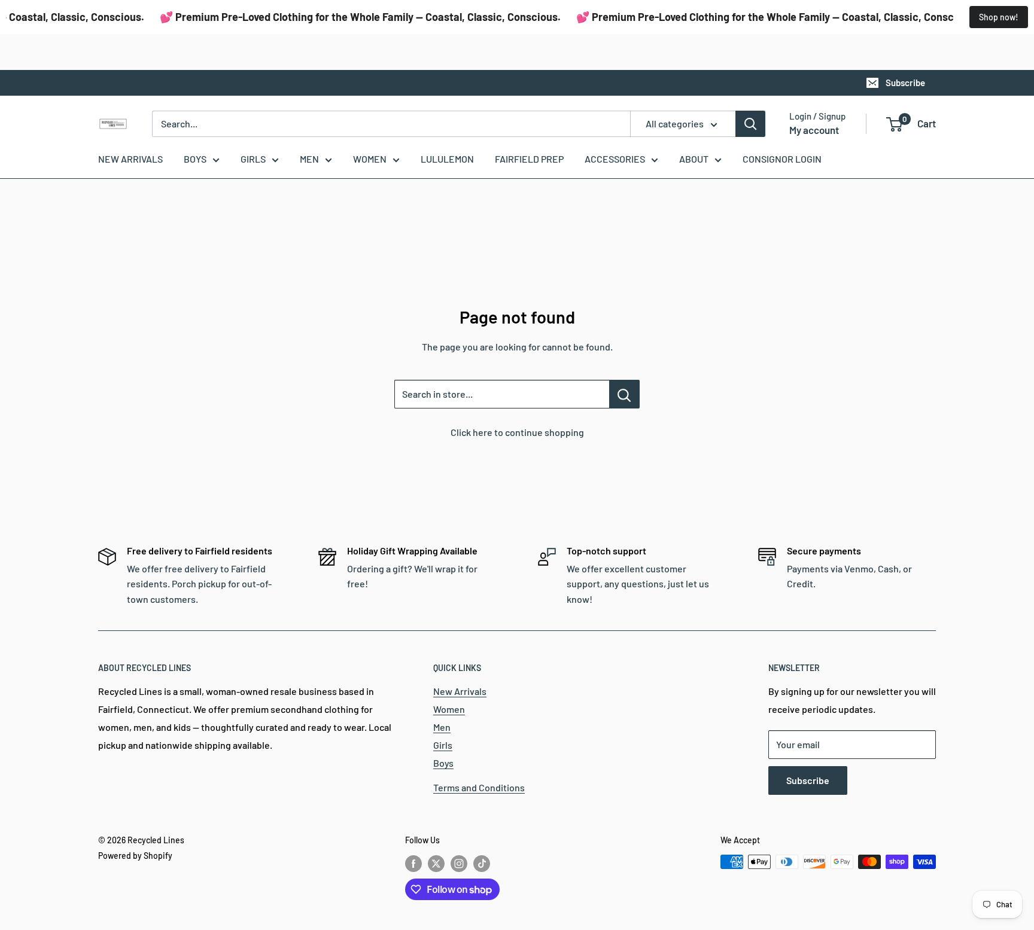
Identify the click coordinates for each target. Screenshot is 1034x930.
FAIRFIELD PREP (529, 158)
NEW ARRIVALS (130, 158)
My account (814, 130)
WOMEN (370, 158)
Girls (442, 745)
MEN (309, 158)
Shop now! (998, 17)
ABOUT (693, 158)
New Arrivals (459, 691)
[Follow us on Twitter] (436, 863)
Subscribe (905, 82)
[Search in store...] (624, 394)
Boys (443, 763)
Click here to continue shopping (517, 432)
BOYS (195, 158)
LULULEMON (447, 158)
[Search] (750, 124)
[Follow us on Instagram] (459, 863)
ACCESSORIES (615, 158)
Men (442, 727)
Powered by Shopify (135, 855)
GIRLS (253, 158)
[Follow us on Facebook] (413, 863)
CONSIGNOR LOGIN (782, 158)
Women (449, 709)
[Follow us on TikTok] (481, 863)
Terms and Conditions (479, 787)
